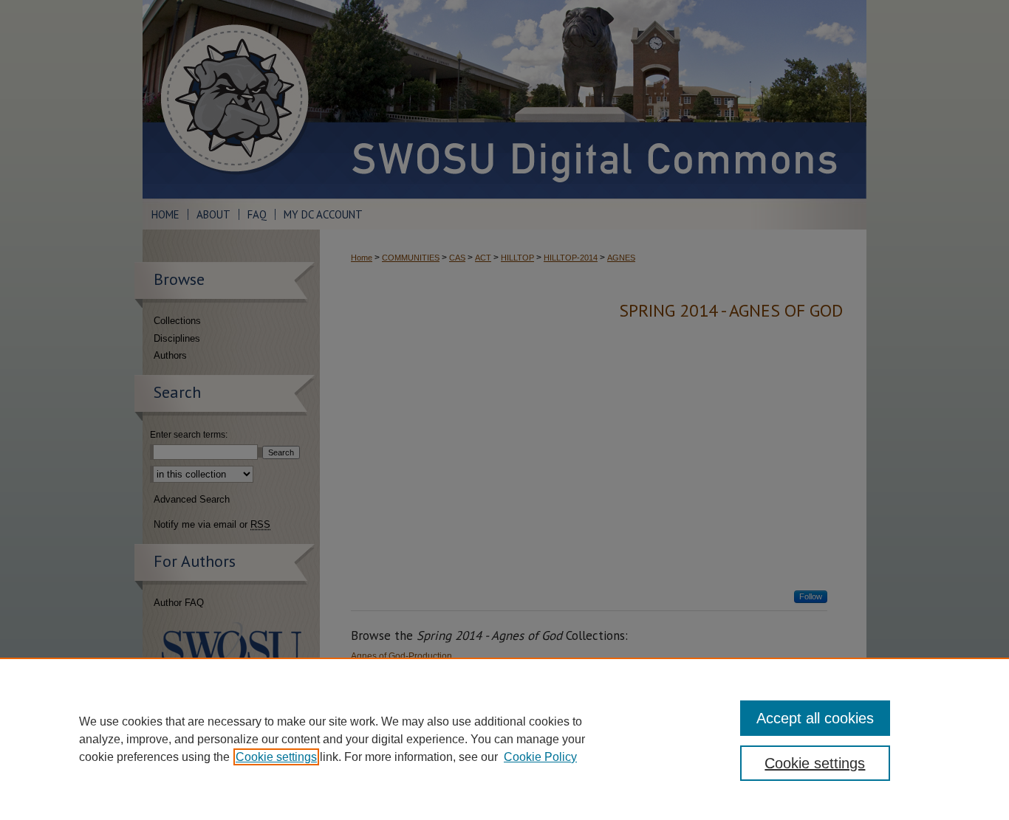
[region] (504, 739)
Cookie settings (276, 757)
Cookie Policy (540, 757)
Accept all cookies (815, 718)
